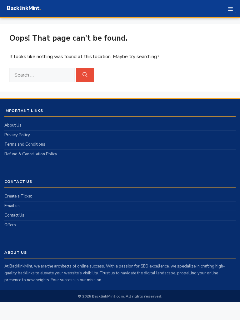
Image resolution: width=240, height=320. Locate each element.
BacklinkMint (23, 8)
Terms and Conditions (24, 144)
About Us (13, 125)
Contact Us (14, 215)
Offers (10, 225)
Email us (12, 206)
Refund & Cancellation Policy (30, 154)
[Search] (85, 75)
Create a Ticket (18, 196)
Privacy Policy (17, 135)
